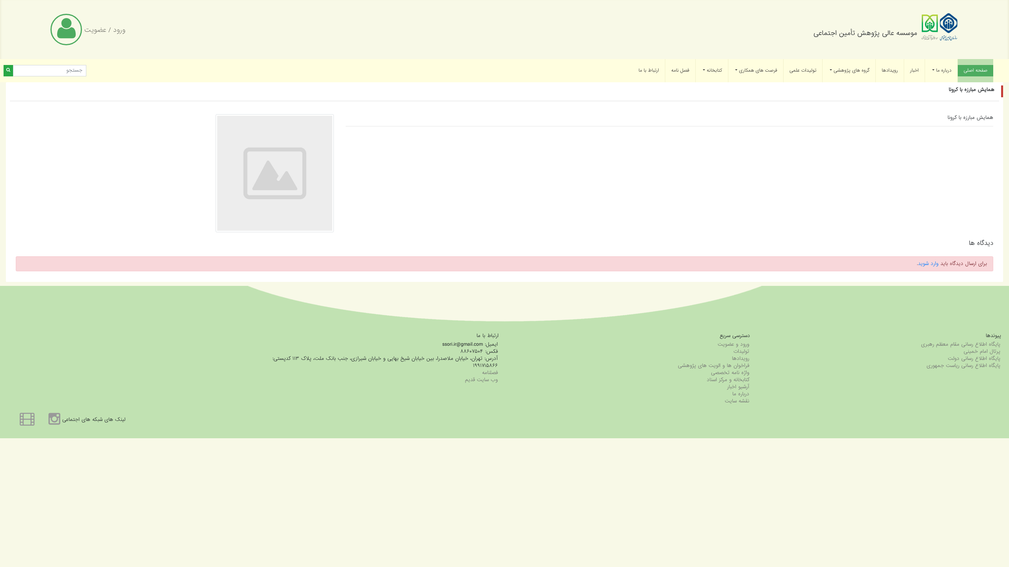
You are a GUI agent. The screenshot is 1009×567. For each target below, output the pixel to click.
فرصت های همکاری (757, 70)
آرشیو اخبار (738, 387)
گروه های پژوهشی (850, 70)
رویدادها (890, 70)
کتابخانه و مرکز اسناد (728, 380)
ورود (119, 30)
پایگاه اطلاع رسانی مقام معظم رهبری (960, 344)
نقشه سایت (737, 401)
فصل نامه (680, 70)
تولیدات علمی (802, 70)
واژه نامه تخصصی (730, 372)
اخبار (914, 70)
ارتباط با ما (649, 70)
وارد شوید (928, 263)
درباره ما (943, 70)
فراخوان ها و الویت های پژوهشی (713, 365)
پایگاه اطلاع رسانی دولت (974, 358)
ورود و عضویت (733, 344)
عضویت (95, 30)
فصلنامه (490, 372)
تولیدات (741, 351)
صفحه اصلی (972, 70)
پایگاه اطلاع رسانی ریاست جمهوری (963, 365)
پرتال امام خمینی (982, 351)
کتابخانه (713, 70)
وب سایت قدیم (481, 380)
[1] (8, 70)
